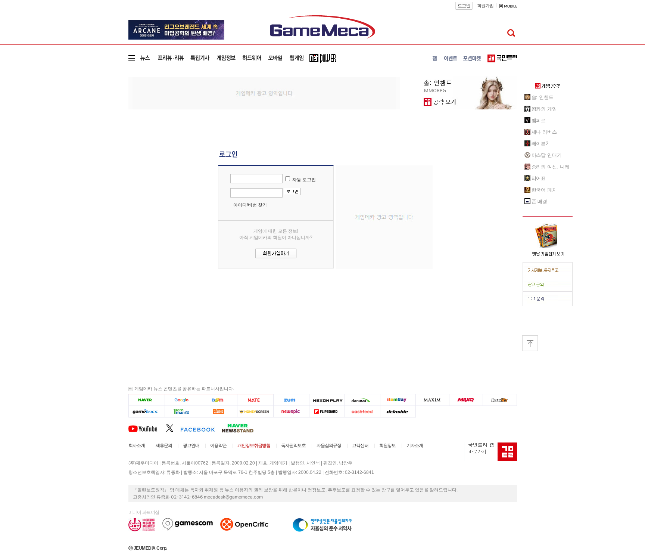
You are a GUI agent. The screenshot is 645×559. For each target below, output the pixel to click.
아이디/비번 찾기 (250, 205)
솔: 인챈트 (543, 97)
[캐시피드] (362, 411)
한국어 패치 (544, 190)
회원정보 (387, 445)
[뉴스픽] (291, 411)
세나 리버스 (544, 132)
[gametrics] (146, 411)
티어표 (539, 178)
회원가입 (485, 5)
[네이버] (146, 400)
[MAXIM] (432, 400)
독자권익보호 (293, 445)
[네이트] (255, 400)
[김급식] (219, 411)
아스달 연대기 (547, 155)
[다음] (219, 400)
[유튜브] (147, 428)
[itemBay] (398, 400)
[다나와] (362, 400)
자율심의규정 (329, 445)
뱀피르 (539, 120)
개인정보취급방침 (253, 445)
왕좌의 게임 (544, 109)
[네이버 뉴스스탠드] (241, 428)
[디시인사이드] (398, 411)
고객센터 (360, 445)
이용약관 (218, 445)
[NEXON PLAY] (327, 400)
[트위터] (173, 428)
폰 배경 (540, 201)
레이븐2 (540, 143)
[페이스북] (201, 428)
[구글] (183, 400)
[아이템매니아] (183, 411)
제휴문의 (164, 445)
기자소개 (414, 445)
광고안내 (191, 445)
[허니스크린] (255, 411)
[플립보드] (327, 411)
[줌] (291, 400)
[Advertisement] (97, 121)
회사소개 (136, 445)
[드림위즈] (500, 400)
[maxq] (466, 400)
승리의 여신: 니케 (551, 167)
